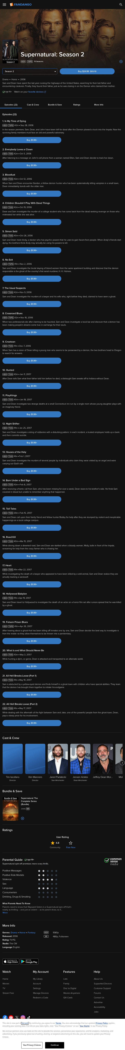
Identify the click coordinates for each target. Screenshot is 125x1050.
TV (4, 988)
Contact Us (99, 997)
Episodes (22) (11, 104)
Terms (58, 1023)
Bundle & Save (55, 104)
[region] (62, 1034)
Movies (6, 983)
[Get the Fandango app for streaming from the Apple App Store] (10, 961)
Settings (37, 988)
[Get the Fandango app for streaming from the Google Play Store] (29, 961)
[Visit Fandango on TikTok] (28, 1017)
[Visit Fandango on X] (17, 1017)
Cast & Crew (33, 104)
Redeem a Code (40, 997)
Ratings (76, 104)
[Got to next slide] (122, 763)
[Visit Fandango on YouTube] (11, 1017)
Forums (97, 993)
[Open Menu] (4, 4)
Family (66, 983)
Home (5, 979)
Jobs (96, 1012)
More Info (98, 104)
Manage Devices (41, 993)
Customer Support (102, 988)
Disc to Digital (69, 988)
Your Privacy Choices (32, 1045)
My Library (38, 979)
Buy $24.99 (92, 71)
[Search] (121, 5)
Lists (65, 979)
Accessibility (99, 1007)
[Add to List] (121, 61)
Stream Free (8, 993)
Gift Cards (67, 997)
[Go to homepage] (21, 5)
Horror (22, 932)
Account (37, 983)
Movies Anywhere (71, 993)
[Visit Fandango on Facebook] (5, 1017)
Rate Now (70, 847)
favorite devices (35, 92)
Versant (24, 1023)
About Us (98, 979)
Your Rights (84, 1026)
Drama (14, 932)
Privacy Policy (102, 1023)
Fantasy (31, 932)
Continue (55, 1045)
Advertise (98, 1002)
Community (55, 847)
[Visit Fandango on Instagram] (22, 1017)
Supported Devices (103, 983)
